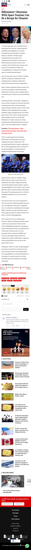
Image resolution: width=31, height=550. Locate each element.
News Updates (15, 519)
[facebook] (2, 1)
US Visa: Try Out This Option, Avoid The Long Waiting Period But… (21, 430)
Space (4, 280)
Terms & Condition (15, 526)
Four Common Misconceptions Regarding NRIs (11, 491)
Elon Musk (14, 278)
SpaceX (10, 280)
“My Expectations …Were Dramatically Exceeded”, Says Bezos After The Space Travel (14, 130)
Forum (15, 516)
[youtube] (9, 1)
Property (23, 267)
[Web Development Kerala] (24, 545)
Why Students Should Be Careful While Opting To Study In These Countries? (22, 375)
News (3, 9)
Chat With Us (7, 504)
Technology (17, 280)
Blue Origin (5, 278)
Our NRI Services (7, 265)
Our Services (15, 510)
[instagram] (7, 1)
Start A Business (3, 268)
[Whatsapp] (27, 548)
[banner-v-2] (15, 356)
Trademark (16, 267)
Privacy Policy (15, 523)
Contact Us (19, 504)
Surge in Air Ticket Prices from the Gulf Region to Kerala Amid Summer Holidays (22, 364)
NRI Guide (16, 513)
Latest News (7, 359)
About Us (15, 528)
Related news (8, 473)
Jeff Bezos (22, 278)
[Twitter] (4, 1)
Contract (9, 267)
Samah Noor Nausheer (6, 21)
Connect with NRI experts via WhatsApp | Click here (14, 273)
